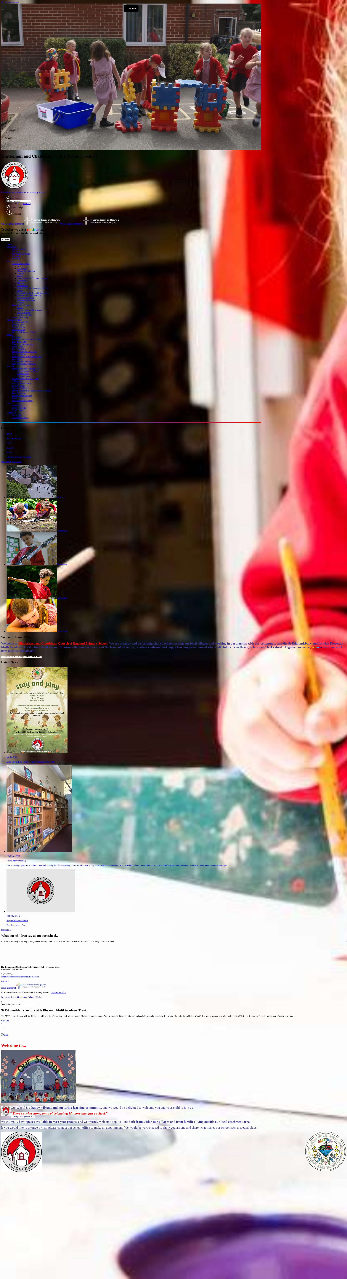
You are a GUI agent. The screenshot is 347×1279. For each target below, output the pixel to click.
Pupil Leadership (24, 315)
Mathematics (22, 285)
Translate (26, 203)
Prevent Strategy (24, 376)
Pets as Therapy (24, 312)
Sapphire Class (18, 327)
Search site (5, 1004)
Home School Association (23, 344)
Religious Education (26, 300)
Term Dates (17, 359)
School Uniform (19, 354)
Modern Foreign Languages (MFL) (32, 288)
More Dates (17, 461)
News (9, 403)
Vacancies (16, 256)
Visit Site (5, 1021)
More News (6, 930)
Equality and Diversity (21, 383)
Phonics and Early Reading (29, 295)
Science (20, 303)
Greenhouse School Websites (29, 997)
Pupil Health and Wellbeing (24, 364)
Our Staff (16, 251)
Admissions (17, 381)
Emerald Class (18, 325)
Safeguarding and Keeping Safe (25, 369)
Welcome (16, 259)
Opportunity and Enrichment (29, 310)
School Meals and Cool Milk (24, 351)
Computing (22, 268)
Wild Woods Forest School (23, 332)
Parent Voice (17, 347)
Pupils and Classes (14, 320)
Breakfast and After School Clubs (26, 339)
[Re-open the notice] (2, 1033)
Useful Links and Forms (22, 361)
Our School (11, 246)
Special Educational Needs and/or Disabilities (31, 391)
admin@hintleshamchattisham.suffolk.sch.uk (20, 977)
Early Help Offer (19, 342)
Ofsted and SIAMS (20, 388)
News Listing (17, 410)
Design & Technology (26, 271)
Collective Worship (20, 317)
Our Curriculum (13, 261)
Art (18, 266)
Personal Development (21, 305)
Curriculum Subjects (20, 263)
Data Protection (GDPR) (22, 400)
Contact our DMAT (20, 417)
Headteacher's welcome (12, 656)
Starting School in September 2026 (27, 356)
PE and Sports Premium (22, 395)
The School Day (19, 349)
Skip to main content (10, 2)
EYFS (20, 276)
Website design (7, 997)
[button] (8, 197)
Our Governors (18, 249)
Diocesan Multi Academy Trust (25, 378)
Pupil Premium (18, 393)
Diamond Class (18, 329)
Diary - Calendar (19, 408)
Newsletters (17, 405)
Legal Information (58, 992)
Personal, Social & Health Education (33, 293)
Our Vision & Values (21, 254)
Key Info (10, 366)
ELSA (20, 307)
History (20, 283)
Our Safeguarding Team (27, 371)
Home (9, 244)
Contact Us (11, 413)
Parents (10, 334)
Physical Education (25, 298)
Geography (22, 281)
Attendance (17, 337)
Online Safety (23, 373)
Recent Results (18, 386)
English (20, 273)
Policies (15, 398)
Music (20, 290)
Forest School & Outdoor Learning (32, 278)
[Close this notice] (4, 1035)
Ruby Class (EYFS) (20, 322)
